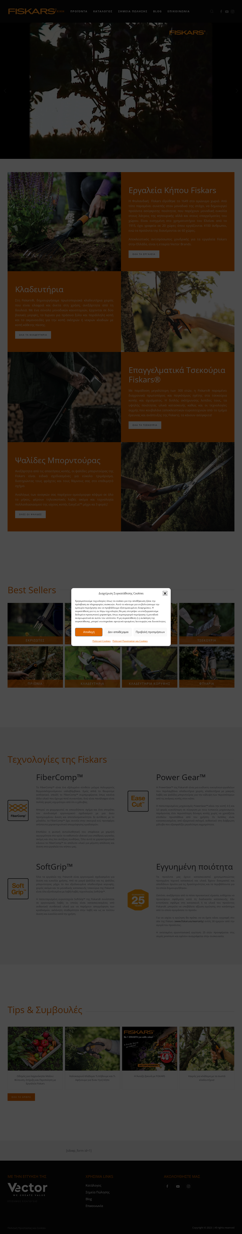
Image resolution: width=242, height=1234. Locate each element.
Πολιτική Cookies (101, 641)
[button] (165, 593)
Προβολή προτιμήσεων (150, 632)
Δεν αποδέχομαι (118, 632)
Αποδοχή (89, 632)
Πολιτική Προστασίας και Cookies (130, 641)
